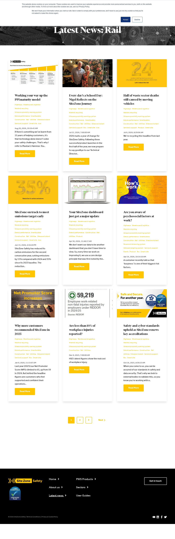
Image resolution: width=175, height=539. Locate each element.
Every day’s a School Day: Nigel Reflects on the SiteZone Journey (85, 99)
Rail (27, 120)
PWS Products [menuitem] (85, 479)
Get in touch (155, 481)
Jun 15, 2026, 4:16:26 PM (25, 245)
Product (141, 128)
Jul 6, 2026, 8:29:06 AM (133, 132)
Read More (25, 154)
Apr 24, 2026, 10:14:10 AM (134, 257)
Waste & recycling (21, 108)
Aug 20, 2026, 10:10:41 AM (26, 128)
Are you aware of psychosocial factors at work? (138, 216)
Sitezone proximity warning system (28, 112)
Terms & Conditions (34, 517)
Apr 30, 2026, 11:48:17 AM (80, 241)
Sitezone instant (43, 120)
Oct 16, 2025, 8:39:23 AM (134, 363)
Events (126, 252)
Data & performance (22, 116)
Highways (18, 105)
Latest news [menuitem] (56, 496)
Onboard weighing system (133, 248)
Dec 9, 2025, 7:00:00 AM (79, 355)
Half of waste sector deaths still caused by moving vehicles (141, 99)
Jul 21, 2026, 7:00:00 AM (79, 132)
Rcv (85, 128)
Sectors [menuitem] (81, 487)
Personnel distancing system (134, 244)
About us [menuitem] (54, 487)
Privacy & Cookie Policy (50, 517)
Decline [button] (137, 19)
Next (100, 420)
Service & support (21, 123)
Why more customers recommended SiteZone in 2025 (32, 330)
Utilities (33, 120)
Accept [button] (125, 19)
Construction (20, 120)
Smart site (33, 123)
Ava (39, 123)
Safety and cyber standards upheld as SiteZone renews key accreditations (141, 330)
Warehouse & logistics (31, 105)
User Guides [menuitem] (83, 496)
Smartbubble (36, 116)
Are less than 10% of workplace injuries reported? (82, 330)
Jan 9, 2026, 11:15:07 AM (25, 363)
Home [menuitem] (53, 479)
